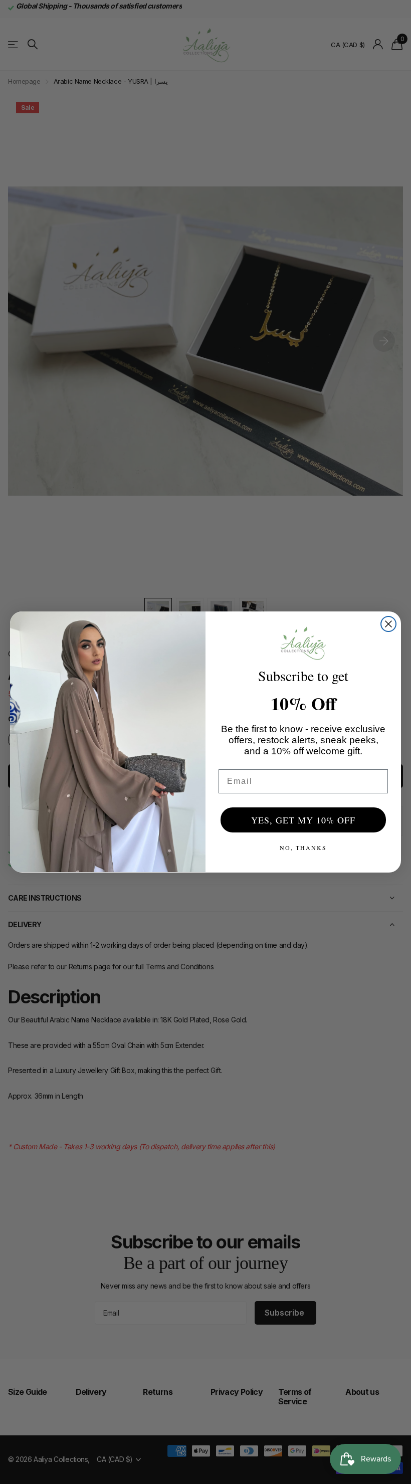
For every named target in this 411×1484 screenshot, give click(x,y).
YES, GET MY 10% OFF (303, 820)
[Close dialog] (388, 623)
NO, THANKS (303, 847)
